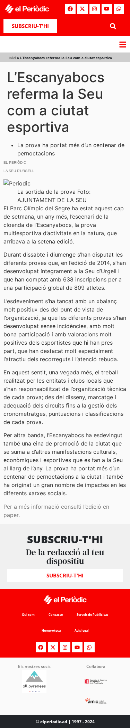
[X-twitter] (82, 9)
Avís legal (82, 630)
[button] (113, 26)
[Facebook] (70, 9)
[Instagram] (94, 9)
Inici (12, 57)
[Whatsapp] (119, 9)
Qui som (28, 614)
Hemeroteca (51, 630)
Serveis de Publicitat (92, 614)
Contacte (56, 614)
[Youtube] (107, 9)
